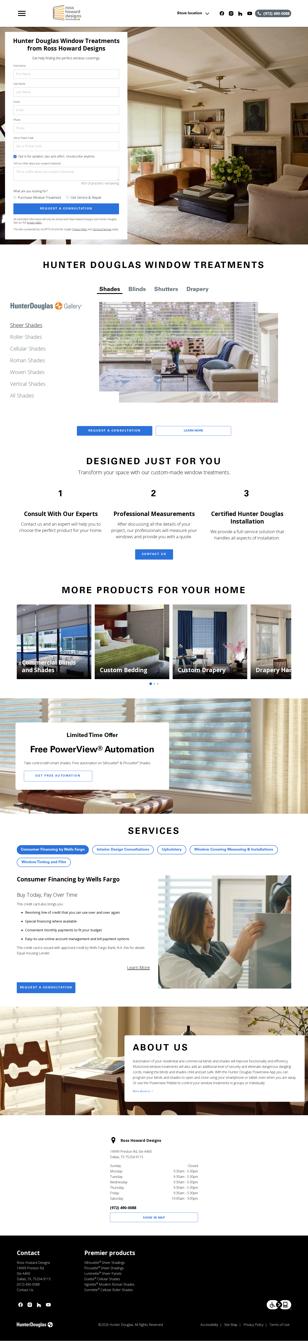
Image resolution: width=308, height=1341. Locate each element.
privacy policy (34, 222)
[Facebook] (222, 13)
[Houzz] (240, 13)
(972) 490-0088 (123, 1207)
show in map (154, 1217)
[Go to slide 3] (158, 684)
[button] (22, 13)
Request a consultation (46, 987)
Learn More (193, 430)
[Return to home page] (99, 13)
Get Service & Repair (86, 197)
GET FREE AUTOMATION (57, 775)
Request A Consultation (114, 430)
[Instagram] (231, 13)
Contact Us (154, 554)
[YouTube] (249, 13)
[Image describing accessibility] (279, 1305)
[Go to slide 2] (154, 684)
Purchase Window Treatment (39, 197)
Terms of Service (102, 229)
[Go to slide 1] (150, 683)
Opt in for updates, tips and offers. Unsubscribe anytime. (56, 156)
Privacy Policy (79, 229)
